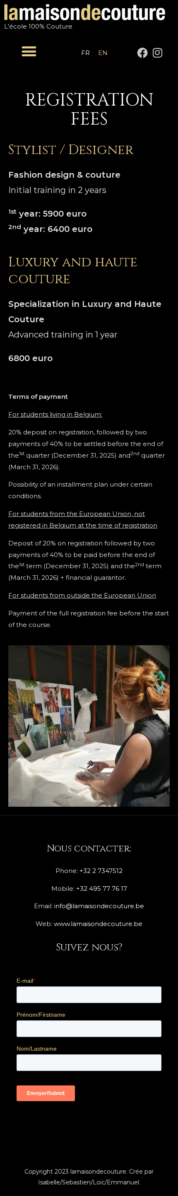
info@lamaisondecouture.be (99, 906)
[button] (29, 51)
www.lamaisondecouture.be (98, 924)
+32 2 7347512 (101, 871)
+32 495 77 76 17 (101, 888)
